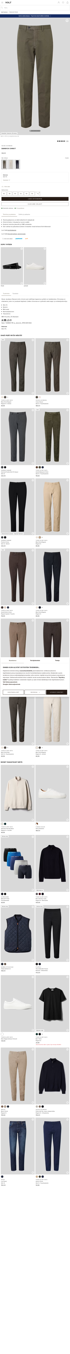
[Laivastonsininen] (43, 467)
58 (38, 194)
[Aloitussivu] (9, 2)
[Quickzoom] (21, 283)
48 (9, 194)
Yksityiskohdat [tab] (35, 660)
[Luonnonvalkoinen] (40, 397)
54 (26, 194)
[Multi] (2, 894)
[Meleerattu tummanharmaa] (37, 894)
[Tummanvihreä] (5, 397)
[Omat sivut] (59, 2)
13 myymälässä (20, 208)
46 (4, 194)
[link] (59, 2)
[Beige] (11, 164)
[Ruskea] (37, 467)
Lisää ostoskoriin (35, 199)
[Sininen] (17, 164)
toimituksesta (11, 230)
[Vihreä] (4, 164)
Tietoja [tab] (57, 660)
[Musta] (5, 467)
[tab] (9, 214)
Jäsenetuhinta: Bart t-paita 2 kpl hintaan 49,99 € (48, 1044)
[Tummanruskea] (2, 607)
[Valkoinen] (37, 824)
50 (15, 194)
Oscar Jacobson (6, 146)
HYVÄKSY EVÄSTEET (56, 692)
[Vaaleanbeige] (2, 397)
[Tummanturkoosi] (5, 824)
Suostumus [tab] (12, 660)
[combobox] (36, 7)
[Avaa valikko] (2, 2)
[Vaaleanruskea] (5, 1106)
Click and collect (35, 204)
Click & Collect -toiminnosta (16, 234)
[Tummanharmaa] (2, 467)
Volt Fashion (4, 12)
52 (21, 194)
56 (32, 194)
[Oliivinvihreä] (5, 964)
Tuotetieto (5, 180)
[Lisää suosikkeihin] (67, 20)
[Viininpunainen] (40, 894)
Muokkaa (34, 692)
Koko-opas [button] (7, 186)
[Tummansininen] (2, 1177)
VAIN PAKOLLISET (13, 692)
